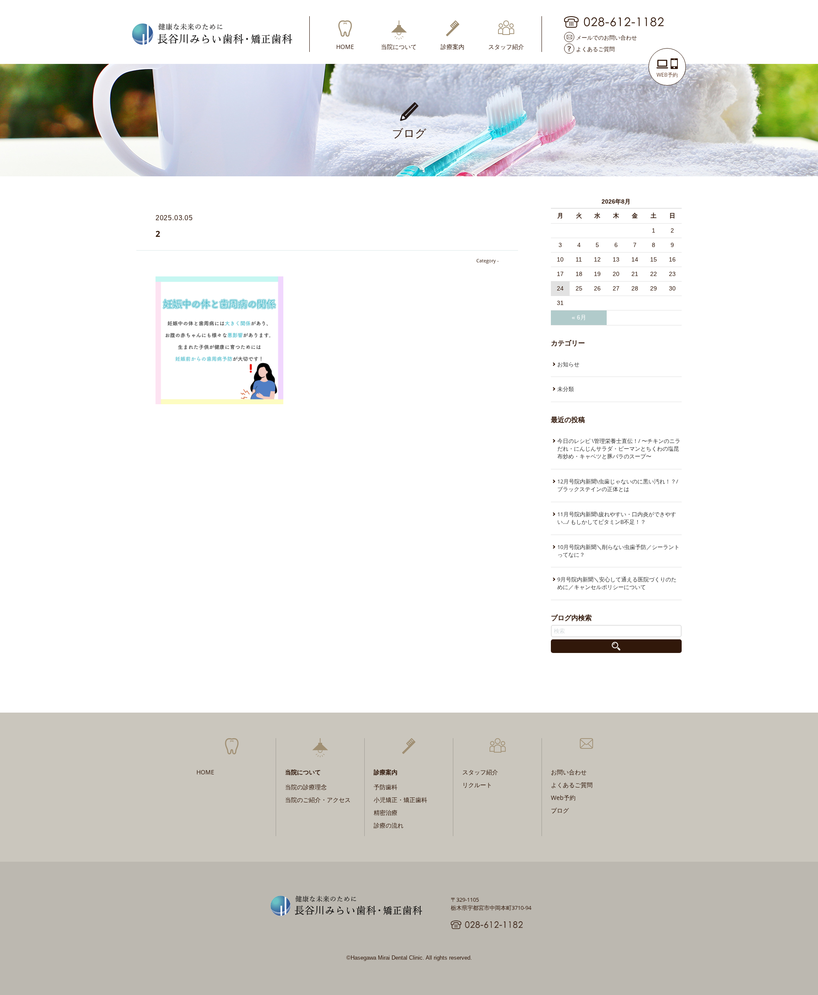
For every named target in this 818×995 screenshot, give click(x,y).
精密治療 (385, 812)
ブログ (560, 810)
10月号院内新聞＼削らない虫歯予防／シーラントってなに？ (618, 550)
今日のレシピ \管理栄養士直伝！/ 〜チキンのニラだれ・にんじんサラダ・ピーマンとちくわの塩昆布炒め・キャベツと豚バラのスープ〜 (618, 448)
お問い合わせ (569, 772)
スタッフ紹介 (506, 46)
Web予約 (563, 798)
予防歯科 (385, 787)
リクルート (477, 785)
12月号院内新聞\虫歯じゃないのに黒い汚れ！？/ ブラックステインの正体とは (617, 485)
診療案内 (452, 46)
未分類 (565, 389)
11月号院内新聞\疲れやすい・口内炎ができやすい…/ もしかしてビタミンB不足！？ (616, 518)
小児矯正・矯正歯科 (400, 800)
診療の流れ (388, 825)
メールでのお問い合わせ (606, 37)
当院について (399, 46)
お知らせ (568, 364)
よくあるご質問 (595, 48)
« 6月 (579, 317)
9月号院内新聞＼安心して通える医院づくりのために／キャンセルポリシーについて (617, 583)
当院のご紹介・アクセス (318, 800)
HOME (345, 46)
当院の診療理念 (306, 787)
